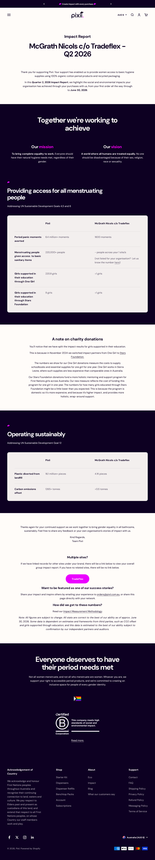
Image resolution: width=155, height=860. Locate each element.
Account (60, 800)
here (117, 262)
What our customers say (101, 794)
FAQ (131, 783)
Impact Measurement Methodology (82, 611)
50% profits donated (77, 4)
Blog (90, 788)
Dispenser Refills (65, 788)
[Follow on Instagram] (25, 837)
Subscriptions (63, 805)
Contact (133, 777)
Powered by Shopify (30, 848)
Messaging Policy (138, 805)
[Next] (111, 4)
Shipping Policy (137, 788)
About (91, 769)
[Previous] (44, 4)
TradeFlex (77, 579)
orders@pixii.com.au (108, 594)
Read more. (77, 740)
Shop (59, 769)
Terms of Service (138, 811)
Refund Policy (136, 800)
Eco (90, 777)
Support (133, 769)
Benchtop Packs (65, 794)
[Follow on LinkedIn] (32, 837)
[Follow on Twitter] (17, 837)
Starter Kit (61, 777)
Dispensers (62, 783)
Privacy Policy (136, 794)
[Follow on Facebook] (9, 837)
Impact (92, 783)
